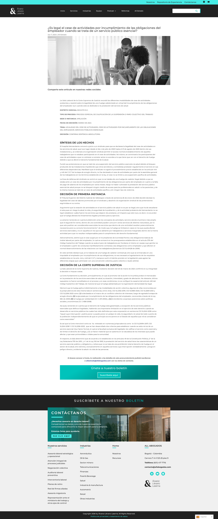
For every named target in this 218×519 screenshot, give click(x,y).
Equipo (99, 11)
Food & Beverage (88, 476)
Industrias (87, 11)
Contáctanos (190, 2)
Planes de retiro (55, 484)
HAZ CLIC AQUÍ (61, 436)
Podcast (110, 11)
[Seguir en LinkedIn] (152, 474)
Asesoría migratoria (57, 493)
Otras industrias (87, 499)
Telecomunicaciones (89, 467)
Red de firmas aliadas (58, 489)
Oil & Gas (84, 458)
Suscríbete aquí (109, 375)
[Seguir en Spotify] (204, 2)
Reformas (125, 11)
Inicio (62, 11)
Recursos (116, 458)
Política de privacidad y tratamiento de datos (109, 516)
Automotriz (85, 490)
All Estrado (139, 11)
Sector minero (86, 463)
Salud (82, 481)
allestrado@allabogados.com (98, 361)
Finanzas (84, 472)
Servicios (73, 11)
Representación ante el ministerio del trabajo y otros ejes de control (58, 500)
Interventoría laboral (57, 480)
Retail (82, 494)
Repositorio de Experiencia (169, 2)
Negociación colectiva (58, 468)
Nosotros (150, 2)
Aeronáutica (86, 454)
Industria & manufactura (91, 485)
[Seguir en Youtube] (208, 2)
